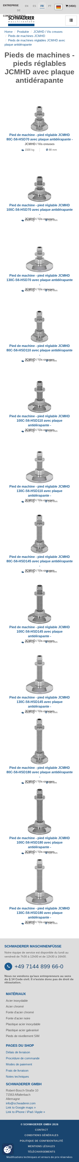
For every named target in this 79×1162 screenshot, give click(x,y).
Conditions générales (41, 1135)
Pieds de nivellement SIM (23, 1036)
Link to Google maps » (21, 1107)
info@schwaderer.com (21, 1103)
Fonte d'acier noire (18, 1018)
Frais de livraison (17, 1070)
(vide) (72, 6)
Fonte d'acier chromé (20, 1012)
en (26, 6)
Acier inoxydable (17, 1000)
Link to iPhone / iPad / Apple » (25, 1112)
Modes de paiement (19, 1064)
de (18, 10)
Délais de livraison (18, 1052)
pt (49, 6)
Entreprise (11, 5)
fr (42, 6)
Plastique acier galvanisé (22, 1030)
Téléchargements (41, 1151)
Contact (41, 1129)
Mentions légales (41, 1146)
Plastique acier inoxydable (23, 1024)
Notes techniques (17, 1076)
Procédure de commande (23, 1058)
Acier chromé (15, 1006)
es (34, 6)
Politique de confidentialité (41, 1140)
